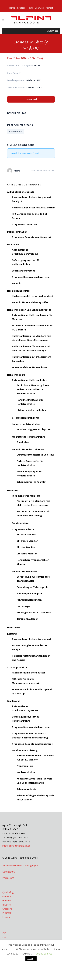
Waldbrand (13, 700)
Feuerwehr (13, 244)
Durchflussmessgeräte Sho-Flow (35, 454)
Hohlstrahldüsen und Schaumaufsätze (29, 309)
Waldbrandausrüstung (25, 750)
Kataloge (21, 7)
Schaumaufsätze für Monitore (29, 367)
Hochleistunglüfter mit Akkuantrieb (32, 296)
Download (31, 99)
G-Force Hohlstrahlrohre (25, 417)
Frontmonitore (20, 522)
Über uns (39, 7)
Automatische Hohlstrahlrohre (29, 380)
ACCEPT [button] (31, 958)
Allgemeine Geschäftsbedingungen (20, 865)
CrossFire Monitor (27, 553)
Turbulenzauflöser (27, 618)
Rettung (12, 633)
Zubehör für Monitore (24, 571)
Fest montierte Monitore (26, 495)
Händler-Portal (15, 131)
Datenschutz (8, 871)
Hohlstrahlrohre (16, 374)
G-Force (6, 900)
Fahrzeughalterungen (29, 599)
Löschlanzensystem (23, 270)
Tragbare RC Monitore (24, 224)
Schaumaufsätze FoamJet (31, 481)
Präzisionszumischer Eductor (28, 672)
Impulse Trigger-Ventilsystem (34, 429)
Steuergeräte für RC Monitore (34, 612)
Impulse (6, 917)
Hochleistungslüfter (18, 290)
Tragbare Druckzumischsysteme (31, 276)
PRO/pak (6, 912)
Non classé (13, 627)
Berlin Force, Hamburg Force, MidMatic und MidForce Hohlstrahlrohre (33, 389)
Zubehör (16, 283)
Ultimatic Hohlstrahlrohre (31, 410)
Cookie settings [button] (44, 953)
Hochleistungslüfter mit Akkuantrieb (33, 207)
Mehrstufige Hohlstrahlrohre (28, 436)
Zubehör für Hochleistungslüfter (30, 302)
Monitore (12, 490)
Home (12, 7)
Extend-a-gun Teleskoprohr (32, 587)
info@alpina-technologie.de (16, 845)
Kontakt (49, 7)
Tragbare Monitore (23, 529)
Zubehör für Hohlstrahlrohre (28, 449)
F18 (4, 937)
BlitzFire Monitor (26, 534)
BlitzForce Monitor (27, 540)
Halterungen (24, 606)
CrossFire (7, 908)
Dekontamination (17, 231)
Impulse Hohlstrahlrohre (26, 424)
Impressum (8, 877)
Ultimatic (6, 896)
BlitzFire (6, 904)
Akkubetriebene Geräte (20, 191)
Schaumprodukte (17, 667)
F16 (4, 933)
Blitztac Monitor (26, 547)
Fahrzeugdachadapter (29, 593)
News (30, 7)
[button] (50, 31)
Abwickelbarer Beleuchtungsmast (31, 639)
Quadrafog (23, 441)
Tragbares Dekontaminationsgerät (32, 237)
